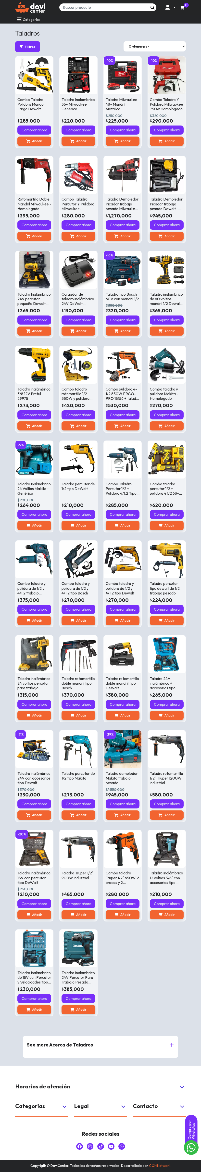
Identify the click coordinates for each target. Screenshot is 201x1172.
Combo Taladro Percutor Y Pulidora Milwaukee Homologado (78, 206)
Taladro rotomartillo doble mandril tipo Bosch (78, 683)
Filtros (30, 47)
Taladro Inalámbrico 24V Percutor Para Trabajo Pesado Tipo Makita (78, 979)
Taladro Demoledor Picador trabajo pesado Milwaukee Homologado (122, 206)
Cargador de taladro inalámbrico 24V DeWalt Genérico (78, 301)
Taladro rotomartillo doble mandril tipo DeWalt (122, 683)
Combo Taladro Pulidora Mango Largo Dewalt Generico (30, 106)
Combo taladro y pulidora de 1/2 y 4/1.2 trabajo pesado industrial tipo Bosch (31, 593)
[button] (169, 7)
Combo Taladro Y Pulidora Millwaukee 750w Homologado (166, 104)
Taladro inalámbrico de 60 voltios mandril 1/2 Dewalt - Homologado (167, 301)
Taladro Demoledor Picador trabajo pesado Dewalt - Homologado (166, 206)
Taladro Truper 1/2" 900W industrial (77, 875)
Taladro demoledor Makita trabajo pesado (122, 778)
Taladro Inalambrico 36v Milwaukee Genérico (78, 104)
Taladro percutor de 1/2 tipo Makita (78, 776)
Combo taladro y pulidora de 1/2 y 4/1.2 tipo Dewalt (120, 588)
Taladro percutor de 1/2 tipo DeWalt (78, 486)
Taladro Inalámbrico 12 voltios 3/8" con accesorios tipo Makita (166, 880)
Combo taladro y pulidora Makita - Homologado (164, 394)
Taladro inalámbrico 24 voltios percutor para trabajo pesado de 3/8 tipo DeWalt (33, 688)
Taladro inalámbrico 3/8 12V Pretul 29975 (33, 394)
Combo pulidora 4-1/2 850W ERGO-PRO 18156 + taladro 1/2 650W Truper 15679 (122, 398)
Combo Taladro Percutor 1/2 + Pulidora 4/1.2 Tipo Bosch (121, 491)
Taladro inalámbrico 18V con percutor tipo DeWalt (33, 877)
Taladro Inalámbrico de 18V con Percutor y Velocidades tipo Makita (34, 979)
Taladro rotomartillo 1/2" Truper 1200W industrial (166, 778)
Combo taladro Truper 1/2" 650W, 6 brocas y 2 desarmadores (122, 880)
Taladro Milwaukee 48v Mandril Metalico (121, 104)
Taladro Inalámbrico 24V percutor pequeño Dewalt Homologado (34, 301)
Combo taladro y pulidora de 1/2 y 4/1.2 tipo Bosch (76, 588)
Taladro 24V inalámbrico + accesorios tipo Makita (163, 685)
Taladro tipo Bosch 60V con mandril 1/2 (122, 296)
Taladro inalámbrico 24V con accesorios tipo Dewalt (33, 778)
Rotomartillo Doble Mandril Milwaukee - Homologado (34, 204)
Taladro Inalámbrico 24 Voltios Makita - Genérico (34, 488)
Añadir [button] (37, 141)
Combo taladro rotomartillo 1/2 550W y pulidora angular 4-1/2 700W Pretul (75, 398)
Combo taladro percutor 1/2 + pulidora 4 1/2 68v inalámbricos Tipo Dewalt (164, 493)
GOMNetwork (160, 1165)
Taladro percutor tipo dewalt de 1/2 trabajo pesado (165, 588)
